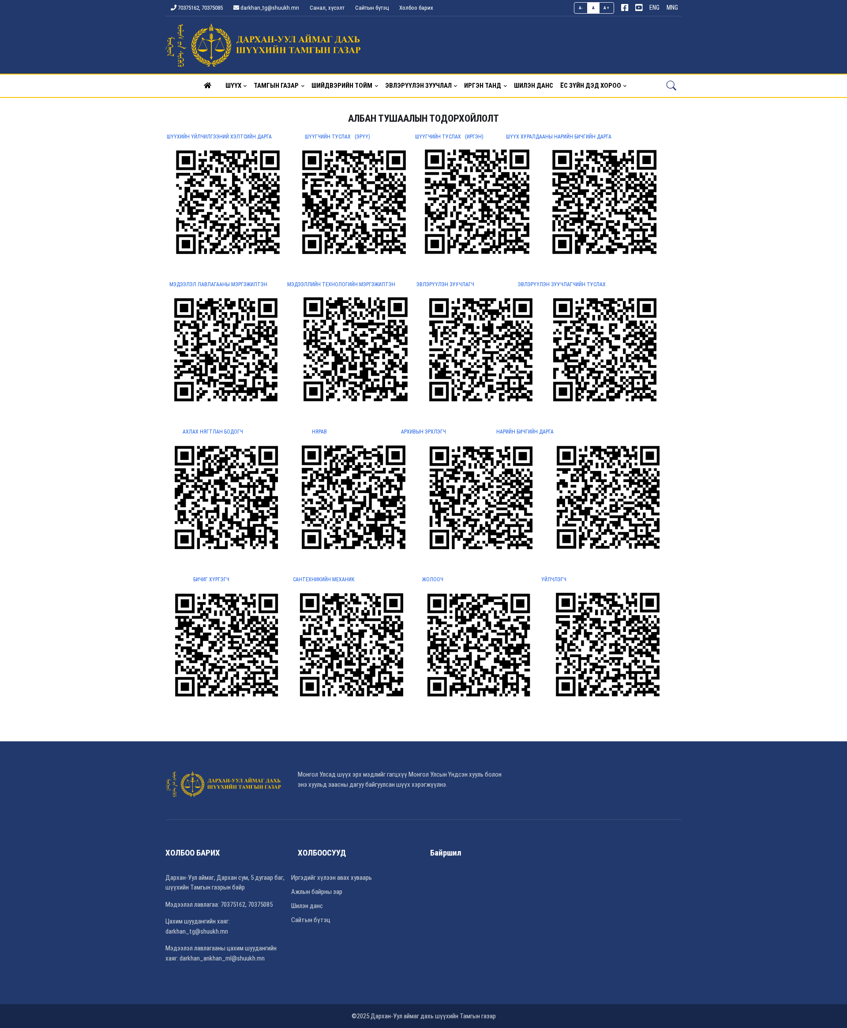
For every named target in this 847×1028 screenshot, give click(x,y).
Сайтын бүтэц (372, 7)
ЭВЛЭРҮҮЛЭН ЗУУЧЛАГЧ (444, 284)
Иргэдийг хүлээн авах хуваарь (331, 878)
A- (581, 7)
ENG (654, 7)
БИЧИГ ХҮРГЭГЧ (211, 579)
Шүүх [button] (233, 86)
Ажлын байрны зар (316, 892)
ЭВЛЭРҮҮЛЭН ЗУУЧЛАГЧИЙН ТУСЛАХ (562, 284)
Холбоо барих (416, 7)
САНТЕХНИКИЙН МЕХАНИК (324, 579)
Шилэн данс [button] (533, 86)
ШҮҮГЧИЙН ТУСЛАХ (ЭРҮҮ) (338, 137)
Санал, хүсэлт (327, 7)
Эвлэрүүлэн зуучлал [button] (418, 86)
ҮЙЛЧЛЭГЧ (553, 579)
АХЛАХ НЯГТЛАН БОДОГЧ (213, 432)
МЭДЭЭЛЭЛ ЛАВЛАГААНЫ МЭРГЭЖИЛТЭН (219, 284)
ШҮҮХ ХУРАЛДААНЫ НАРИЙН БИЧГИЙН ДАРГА (558, 137)
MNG (672, 7)
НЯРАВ (319, 432)
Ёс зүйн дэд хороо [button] (590, 86)
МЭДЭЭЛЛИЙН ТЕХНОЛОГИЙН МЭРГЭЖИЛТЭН (342, 284)
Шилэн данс (307, 906)
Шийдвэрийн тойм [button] (341, 86)
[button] (207, 86)
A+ (606, 7)
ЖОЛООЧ (432, 579)
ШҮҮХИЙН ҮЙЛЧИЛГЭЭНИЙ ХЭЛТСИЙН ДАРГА (219, 137)
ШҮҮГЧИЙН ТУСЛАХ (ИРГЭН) (450, 137)
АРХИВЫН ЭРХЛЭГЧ (423, 432)
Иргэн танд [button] (482, 86)
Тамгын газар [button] (276, 86)
